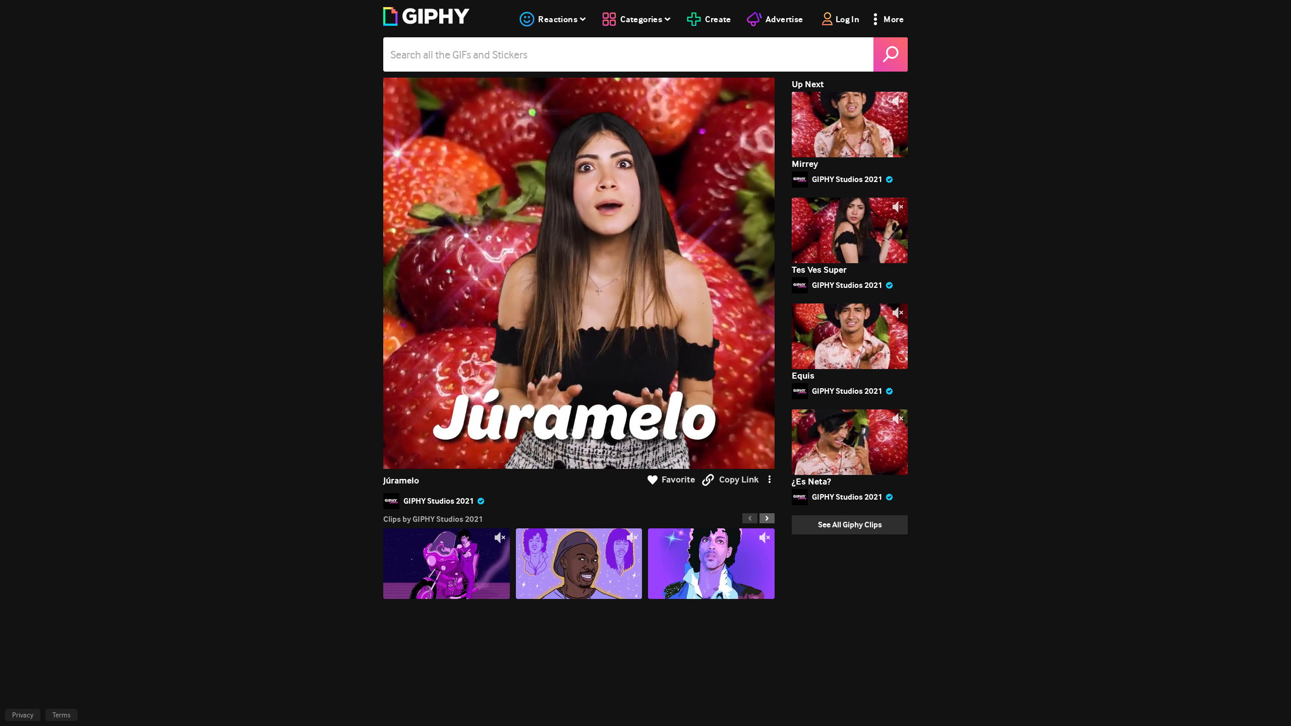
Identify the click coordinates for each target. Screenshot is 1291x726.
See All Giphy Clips (850, 524)
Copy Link (738, 479)
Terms (61, 715)
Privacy (22, 715)
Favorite (678, 479)
